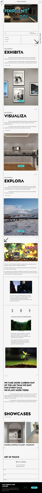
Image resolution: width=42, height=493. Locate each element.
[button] (4, 447)
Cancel (25, 487)
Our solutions (40, 38)
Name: (5, 469)
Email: (5, 474)
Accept (34, 487)
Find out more (7, 65)
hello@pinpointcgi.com (20, 466)
